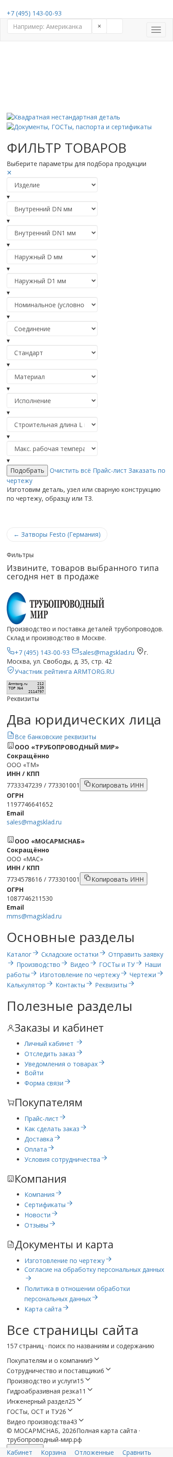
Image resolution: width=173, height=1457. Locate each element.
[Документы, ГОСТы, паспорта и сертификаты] (86, 126)
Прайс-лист (110, 470)
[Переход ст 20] (86, 63)
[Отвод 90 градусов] (86, 54)
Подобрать (27, 470)
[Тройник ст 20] (86, 90)
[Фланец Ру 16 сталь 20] (86, 81)
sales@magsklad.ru (34, 822)
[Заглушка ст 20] (86, 99)
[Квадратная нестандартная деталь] (86, 117)
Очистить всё (70, 470)
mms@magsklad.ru (34, 916)
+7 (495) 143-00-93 (34, 13)
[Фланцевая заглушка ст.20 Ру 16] (86, 107)
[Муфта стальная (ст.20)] (86, 72)
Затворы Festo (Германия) (57, 534)
